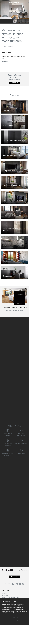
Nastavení (14, 621)
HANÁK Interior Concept (7, 434)
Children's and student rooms (13, 261)
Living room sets (9, 171)
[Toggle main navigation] (2, 2)
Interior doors (8, 126)
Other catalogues (18, 310)
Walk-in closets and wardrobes (14, 141)
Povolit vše (14, 617)
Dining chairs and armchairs (13, 201)
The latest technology (21, 443)
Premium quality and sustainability (7, 454)
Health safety (21, 453)
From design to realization (7, 444)
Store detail (5, 61)
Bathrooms (7, 246)
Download (9, 310)
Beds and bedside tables (12, 156)
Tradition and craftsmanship (21, 434)
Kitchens (6, 110)
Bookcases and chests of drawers (12, 230)
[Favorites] (28, 2)
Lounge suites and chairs (12, 216)
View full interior (15, 16)
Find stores (14, 576)
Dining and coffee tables (12, 186)
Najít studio (15, 83)
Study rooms (7, 276)
